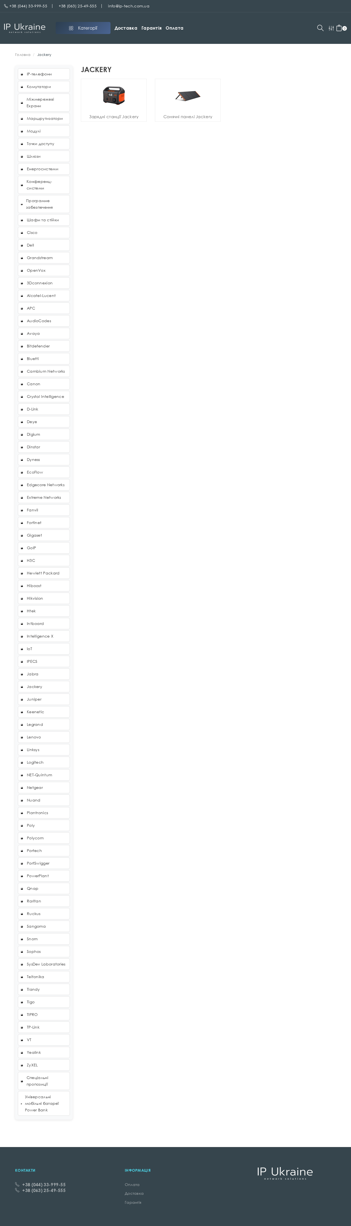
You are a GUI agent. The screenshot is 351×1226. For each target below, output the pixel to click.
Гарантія (151, 28)
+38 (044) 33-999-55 (28, 6)
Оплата (174, 28)
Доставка (126, 28)
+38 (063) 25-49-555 (78, 6)
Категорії (87, 28)
